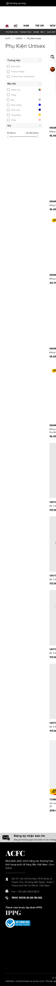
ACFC (8, 39)
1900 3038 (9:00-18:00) (27, 897)
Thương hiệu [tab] (13, 60)
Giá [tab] (9, 126)
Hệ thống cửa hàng (17, 3)
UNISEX (18, 39)
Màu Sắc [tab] (11, 84)
